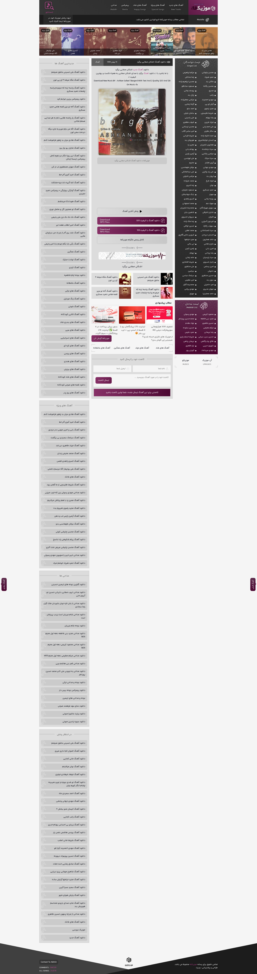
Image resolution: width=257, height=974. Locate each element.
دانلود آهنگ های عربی (75, 330)
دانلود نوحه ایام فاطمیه (74, 275)
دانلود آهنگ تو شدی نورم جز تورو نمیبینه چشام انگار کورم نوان (66, 784)
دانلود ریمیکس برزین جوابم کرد (71, 99)
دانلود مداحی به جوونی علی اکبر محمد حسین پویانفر (65, 673)
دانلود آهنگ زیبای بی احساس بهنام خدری (66, 824)
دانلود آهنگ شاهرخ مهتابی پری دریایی (67, 871)
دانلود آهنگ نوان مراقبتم (73, 766)
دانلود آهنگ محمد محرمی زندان (71, 453)
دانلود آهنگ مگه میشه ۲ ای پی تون (69, 80)
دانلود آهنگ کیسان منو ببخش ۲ (70, 809)
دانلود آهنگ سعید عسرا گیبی (72, 887)
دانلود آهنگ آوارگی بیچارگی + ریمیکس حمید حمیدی (65, 192)
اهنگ (146, 73)
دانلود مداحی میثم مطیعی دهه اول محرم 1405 (64, 655)
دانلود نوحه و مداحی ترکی (73, 682)
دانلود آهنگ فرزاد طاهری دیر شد (70, 445)
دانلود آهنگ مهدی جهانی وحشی (70, 801)
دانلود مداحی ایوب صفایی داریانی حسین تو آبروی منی (65, 594)
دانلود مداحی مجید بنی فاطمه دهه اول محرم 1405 (65, 635)
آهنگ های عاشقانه (101, 348)
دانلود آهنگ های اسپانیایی (73, 338)
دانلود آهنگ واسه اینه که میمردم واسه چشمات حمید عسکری (67, 89)
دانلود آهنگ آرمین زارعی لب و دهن (69, 516)
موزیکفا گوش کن (101, 338)
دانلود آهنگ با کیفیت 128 (148, 230)
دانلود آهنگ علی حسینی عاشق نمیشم (68, 72)
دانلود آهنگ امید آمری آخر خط (72, 174)
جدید (135, 69)
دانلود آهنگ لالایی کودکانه (73, 314)
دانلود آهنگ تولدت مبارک (74, 259)
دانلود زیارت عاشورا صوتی (74, 713)
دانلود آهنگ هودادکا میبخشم (71, 201)
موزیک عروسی (78, 930)
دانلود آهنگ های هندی (74, 361)
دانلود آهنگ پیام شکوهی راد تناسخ (69, 539)
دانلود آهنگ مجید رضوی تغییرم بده (69, 508)
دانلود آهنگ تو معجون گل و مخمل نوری (67, 209)
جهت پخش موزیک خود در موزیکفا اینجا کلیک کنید (59, 19)
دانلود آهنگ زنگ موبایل (74, 299)
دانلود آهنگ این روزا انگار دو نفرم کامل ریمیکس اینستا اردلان (67, 157)
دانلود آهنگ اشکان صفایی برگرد (151, 62)
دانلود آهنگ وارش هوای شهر (72, 895)
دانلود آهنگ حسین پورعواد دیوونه (69, 856)
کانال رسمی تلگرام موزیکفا (132, 239)
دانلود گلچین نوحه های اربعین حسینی (68, 584)
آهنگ (97, 62)
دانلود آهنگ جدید (77, 937)
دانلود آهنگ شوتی (76, 306)
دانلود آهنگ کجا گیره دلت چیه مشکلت (68, 182)
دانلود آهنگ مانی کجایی (74, 758)
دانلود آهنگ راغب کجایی (74, 817)
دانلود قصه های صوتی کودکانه (71, 385)
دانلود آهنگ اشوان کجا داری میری (70, 751)
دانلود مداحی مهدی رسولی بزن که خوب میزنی (65, 492)
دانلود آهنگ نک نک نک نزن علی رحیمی (68, 217)
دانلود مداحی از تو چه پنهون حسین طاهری (66, 914)
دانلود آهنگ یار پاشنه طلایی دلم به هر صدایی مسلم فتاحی (64, 119)
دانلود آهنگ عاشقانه (75, 283)
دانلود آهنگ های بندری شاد (72, 322)
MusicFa (200, 19)
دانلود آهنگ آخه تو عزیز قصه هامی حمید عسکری (67, 108)
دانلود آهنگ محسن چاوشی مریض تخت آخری (65, 547)
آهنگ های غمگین (122, 348)
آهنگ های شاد (162, 348)
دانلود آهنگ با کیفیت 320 (148, 220)
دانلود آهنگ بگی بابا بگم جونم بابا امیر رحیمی (64, 244)
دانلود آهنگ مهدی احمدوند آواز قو (69, 848)
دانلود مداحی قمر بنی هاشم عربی (70, 663)
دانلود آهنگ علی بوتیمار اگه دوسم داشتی (66, 469)
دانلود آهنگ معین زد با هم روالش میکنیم (66, 500)
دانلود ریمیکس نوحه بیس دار (72, 690)
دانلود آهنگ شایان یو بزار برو (72, 148)
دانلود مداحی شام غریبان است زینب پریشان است (66, 616)
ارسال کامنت (103, 380)
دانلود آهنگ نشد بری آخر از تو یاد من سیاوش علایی (65, 234)
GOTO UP (129, 964)
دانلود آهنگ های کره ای (74, 345)
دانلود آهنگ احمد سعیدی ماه (72, 793)
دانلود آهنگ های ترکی (75, 291)
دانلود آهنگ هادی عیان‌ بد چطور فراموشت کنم (64, 140)
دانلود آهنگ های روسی (74, 353)
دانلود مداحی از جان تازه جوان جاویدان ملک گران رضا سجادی (64, 605)
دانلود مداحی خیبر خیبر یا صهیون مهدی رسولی (64, 555)
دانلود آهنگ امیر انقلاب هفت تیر (70, 225)
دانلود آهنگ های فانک (75, 477)
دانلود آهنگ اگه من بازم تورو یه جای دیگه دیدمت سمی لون (66, 130)
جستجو (49, 12)
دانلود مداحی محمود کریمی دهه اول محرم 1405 (66, 646)
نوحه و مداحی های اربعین (73, 698)
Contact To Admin (49, 962)
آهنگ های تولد (142, 348)
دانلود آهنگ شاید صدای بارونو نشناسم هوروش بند (67, 905)
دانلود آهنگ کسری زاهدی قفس (71, 461)
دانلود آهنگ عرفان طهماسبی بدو (70, 524)
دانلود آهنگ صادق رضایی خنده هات (69, 864)
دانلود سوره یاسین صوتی (73, 721)
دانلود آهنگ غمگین (76, 251)
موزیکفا (203, 7)
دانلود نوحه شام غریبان (75, 625)
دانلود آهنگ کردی (77, 267)
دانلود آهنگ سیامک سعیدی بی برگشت (68, 437)
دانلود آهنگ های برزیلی (74, 369)
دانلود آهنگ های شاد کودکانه (71, 377)
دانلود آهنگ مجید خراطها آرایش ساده (68, 879)
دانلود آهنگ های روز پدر (74, 392)
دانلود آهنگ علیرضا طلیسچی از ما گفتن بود (66, 484)
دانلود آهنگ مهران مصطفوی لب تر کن (68, 167)
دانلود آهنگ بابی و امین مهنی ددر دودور (66, 430)
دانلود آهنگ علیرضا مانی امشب (71, 840)
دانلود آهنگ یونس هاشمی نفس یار (69, 832)
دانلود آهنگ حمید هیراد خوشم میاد (69, 563)
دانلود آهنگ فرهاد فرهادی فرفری (70, 774)
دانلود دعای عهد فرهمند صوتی (71, 706)
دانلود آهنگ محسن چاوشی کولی (70, 532)
